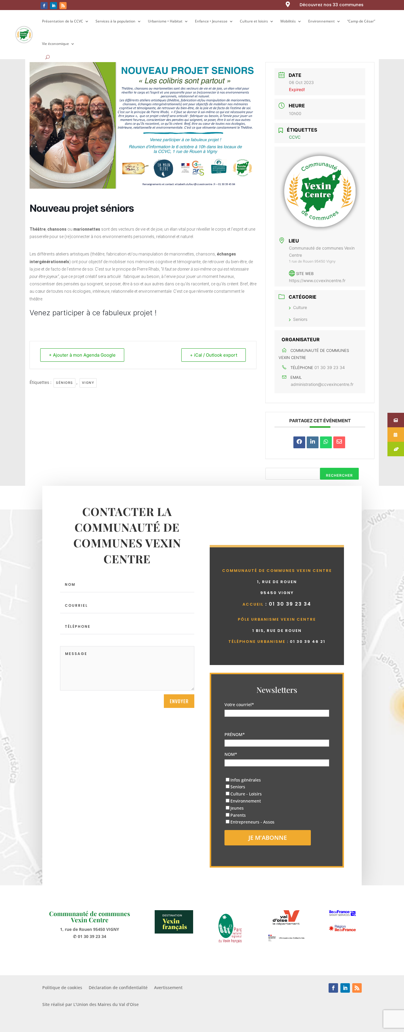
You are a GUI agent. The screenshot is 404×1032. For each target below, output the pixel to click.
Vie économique (55, 43)
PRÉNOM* (234, 734)
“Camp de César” (361, 21)
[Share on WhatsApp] (326, 442)
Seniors (300, 319)
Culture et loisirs (254, 21)
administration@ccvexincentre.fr (322, 384)
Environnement (321, 21)
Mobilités (288, 21)
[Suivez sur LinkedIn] (53, 5)
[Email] (339, 442)
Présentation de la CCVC (62, 21)
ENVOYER (179, 701)
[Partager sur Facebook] (299, 442)
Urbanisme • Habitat (165, 21)
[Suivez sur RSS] (63, 5)
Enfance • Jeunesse (211, 21)
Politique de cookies (62, 988)
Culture (300, 307)
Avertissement (168, 988)
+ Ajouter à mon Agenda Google (82, 355)
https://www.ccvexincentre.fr (317, 280)
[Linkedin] (313, 442)
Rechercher (339, 475)
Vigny (88, 383)
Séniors (64, 383)
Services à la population (115, 21)
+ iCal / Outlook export (213, 355)
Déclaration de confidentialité (118, 988)
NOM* (230, 754)
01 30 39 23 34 (329, 367)
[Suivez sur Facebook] (44, 5)
